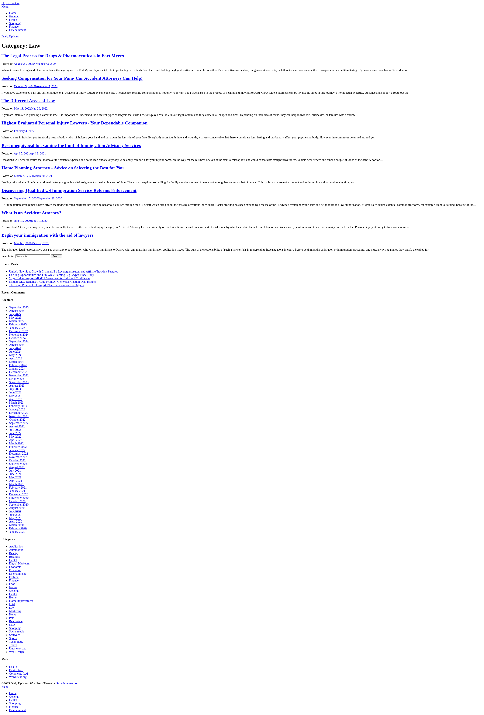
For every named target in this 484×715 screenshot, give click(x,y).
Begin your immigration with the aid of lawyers (47, 235)
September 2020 (19, 504)
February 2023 (18, 406)
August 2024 (17, 344)
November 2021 (19, 457)
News (12, 614)
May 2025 (15, 317)
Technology (16, 641)
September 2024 (19, 341)
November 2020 (19, 497)
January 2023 (17, 409)
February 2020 (18, 528)
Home (12, 13)
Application (16, 546)
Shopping (15, 23)
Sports (13, 638)
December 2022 (18, 412)
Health (13, 19)
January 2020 (17, 531)
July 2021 (15, 470)
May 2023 (15, 395)
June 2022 (15, 433)
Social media (16, 631)
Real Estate (15, 621)
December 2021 (18, 453)
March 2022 (16, 443)
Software (14, 634)
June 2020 (15, 514)
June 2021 (15, 474)
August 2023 (17, 385)
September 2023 (19, 382)
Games (13, 587)
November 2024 (19, 334)
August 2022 (17, 426)
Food (12, 583)
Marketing (15, 611)
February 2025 (18, 324)
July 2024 (15, 348)
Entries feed (16, 670)
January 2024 (17, 368)
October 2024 (17, 338)
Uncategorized (17, 648)
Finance (14, 26)
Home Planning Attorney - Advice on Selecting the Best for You (63, 167)
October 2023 (17, 378)
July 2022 (15, 429)
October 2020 (17, 501)
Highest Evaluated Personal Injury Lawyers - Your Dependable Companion (74, 122)
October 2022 (17, 419)
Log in (13, 666)
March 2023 (16, 402)
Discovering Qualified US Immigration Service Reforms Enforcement (69, 190)
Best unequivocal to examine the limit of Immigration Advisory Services (71, 145)
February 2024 (18, 365)
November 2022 (19, 416)
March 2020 (16, 525)
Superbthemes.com (67, 683)
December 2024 (18, 331)
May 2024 (15, 355)
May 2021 (15, 477)
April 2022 (15, 440)
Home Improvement (21, 600)
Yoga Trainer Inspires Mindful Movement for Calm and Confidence (49, 278)
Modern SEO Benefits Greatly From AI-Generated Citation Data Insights (52, 281)
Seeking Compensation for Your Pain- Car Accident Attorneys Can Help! (72, 78)
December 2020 (18, 494)
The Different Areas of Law (28, 100)
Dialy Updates (10, 36)
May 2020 (15, 518)
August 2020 (17, 508)
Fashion (14, 577)
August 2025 (17, 310)
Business (14, 556)
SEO (12, 624)
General (14, 16)
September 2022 (19, 423)
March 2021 (16, 484)
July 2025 (15, 314)
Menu (5, 6)
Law (12, 607)
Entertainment (17, 30)
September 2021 (19, 463)
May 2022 (15, 436)
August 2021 (17, 467)
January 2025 (17, 327)
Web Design (16, 651)
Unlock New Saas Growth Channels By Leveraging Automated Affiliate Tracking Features (63, 271)
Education (15, 570)
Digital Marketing (19, 563)
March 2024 (16, 361)
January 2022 (17, 450)
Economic (15, 566)
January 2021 (17, 491)
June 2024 (15, 351)
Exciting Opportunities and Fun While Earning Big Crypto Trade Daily (51, 274)
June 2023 (15, 392)
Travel (13, 645)
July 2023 (15, 389)
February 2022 (18, 446)
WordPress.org (18, 677)
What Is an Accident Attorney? (31, 212)
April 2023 (15, 399)
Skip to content (10, 3)
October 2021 (17, 460)
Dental (13, 560)
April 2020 (15, 521)
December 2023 (18, 372)
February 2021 (18, 487)
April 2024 (15, 358)
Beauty (13, 553)
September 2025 (19, 307)
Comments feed (18, 673)
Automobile (16, 549)
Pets (11, 617)
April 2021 (15, 480)
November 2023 (19, 375)
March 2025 (16, 321)
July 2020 (15, 511)
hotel (12, 604)
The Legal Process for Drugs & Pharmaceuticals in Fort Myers (63, 55)
